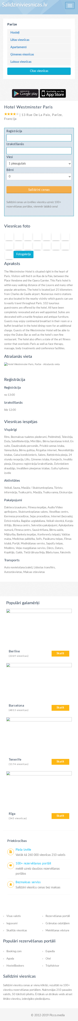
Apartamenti (18, 47)
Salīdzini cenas (39, 189)
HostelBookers (15, 965)
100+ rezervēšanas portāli (33, 863)
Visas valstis (13, 916)
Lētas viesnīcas (19, 40)
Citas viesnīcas (39, 71)
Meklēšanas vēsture (57, 930)
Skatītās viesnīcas (16, 930)
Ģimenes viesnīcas (22, 54)
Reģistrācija (14, 131)
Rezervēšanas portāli (58, 916)
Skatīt (60, 653)
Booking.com (14, 951)
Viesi (9, 157)
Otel (48, 958)
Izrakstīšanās (15, 144)
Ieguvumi (11, 923)
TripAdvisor (52, 965)
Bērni (10, 170)
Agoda (10, 958)
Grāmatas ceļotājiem (58, 923)
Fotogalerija (23, 254)
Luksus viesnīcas (20, 61)
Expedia (50, 951)
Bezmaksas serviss (28, 882)
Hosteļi (15, 32)
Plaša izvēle (23, 849)
